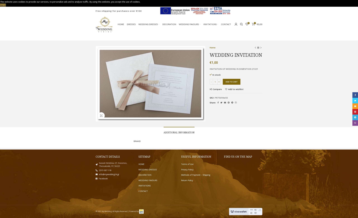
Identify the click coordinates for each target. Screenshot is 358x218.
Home (212, 47)
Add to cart (232, 81)
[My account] (236, 24)
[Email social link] (225, 102)
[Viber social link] (236, 102)
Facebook (103, 178)
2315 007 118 (105, 170)
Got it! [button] (3, 5)
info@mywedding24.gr (109, 174)
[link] (141, 211)
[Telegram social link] (232, 102)
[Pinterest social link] (228, 102)
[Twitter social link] (221, 102)
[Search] (241, 24)
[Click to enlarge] (101, 115)
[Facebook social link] (218, 102)
